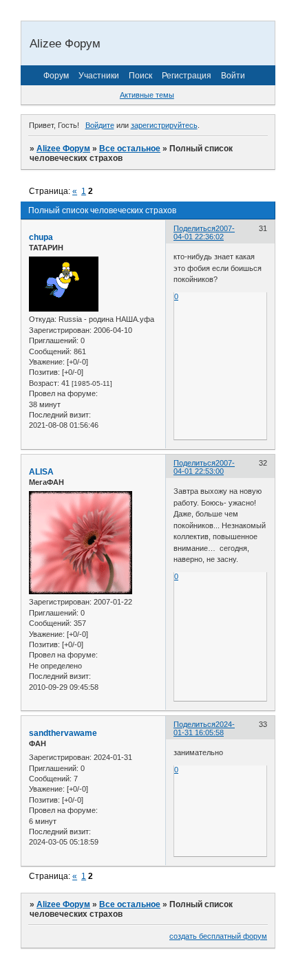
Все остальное (129, 148)
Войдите (99, 125)
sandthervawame (63, 733)
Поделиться (194, 228)
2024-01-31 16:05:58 (204, 728)
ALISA (41, 472)
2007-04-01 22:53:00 (204, 467)
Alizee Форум (63, 148)
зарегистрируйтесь (164, 125)
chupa (41, 237)
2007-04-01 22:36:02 (204, 232)
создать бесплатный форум (218, 936)
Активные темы (147, 95)
